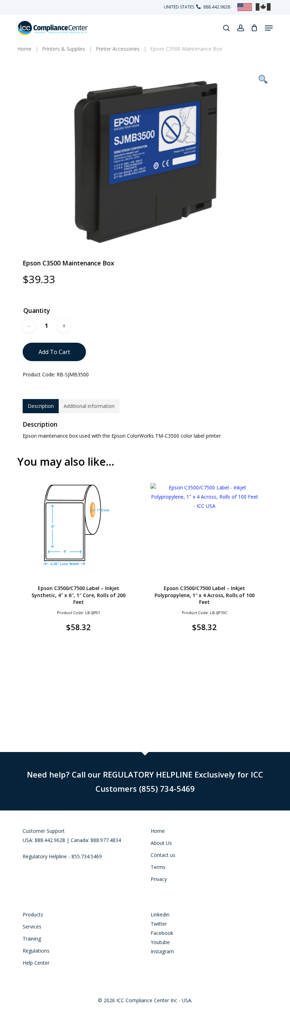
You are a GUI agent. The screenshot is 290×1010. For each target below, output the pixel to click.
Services (32, 926)
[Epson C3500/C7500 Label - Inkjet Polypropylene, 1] (204, 525)
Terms (158, 867)
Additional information (89, 406)
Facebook (162, 933)
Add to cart (54, 352)
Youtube (160, 942)
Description (41, 406)
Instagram (162, 951)
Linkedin (160, 914)
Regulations (36, 950)
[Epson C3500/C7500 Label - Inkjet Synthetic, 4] (78, 525)
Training (32, 938)
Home (158, 830)
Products (33, 914)
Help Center (36, 962)
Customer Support (44, 830)
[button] (269, 28)
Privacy (159, 879)
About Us (161, 843)
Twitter (159, 923)
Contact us (163, 855)
